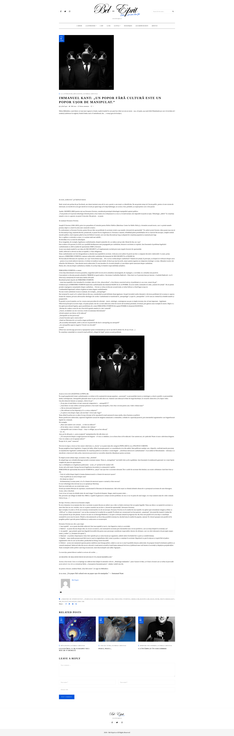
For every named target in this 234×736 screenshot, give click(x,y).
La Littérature (91, 25)
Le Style (117, 25)
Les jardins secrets (142, 25)
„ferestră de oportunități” (72, 599)
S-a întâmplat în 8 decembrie (152, 648)
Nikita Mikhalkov (167, 599)
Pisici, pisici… (105, 648)
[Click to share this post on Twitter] (69, 604)
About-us (154, 25)
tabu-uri (81, 601)
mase (152, 599)
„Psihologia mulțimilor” (94, 599)
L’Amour (79, 25)
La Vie (108, 25)
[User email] (61, 592)
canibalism (109, 599)
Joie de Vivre (105, 645)
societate (73, 601)
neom (157, 599)
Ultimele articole (90, 93)
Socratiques (128, 25)
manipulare (145, 599)
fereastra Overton (122, 599)
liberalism (135, 599)
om (60, 601)
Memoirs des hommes (148, 645)
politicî (65, 601)
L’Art (101, 25)
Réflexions (78, 93)
